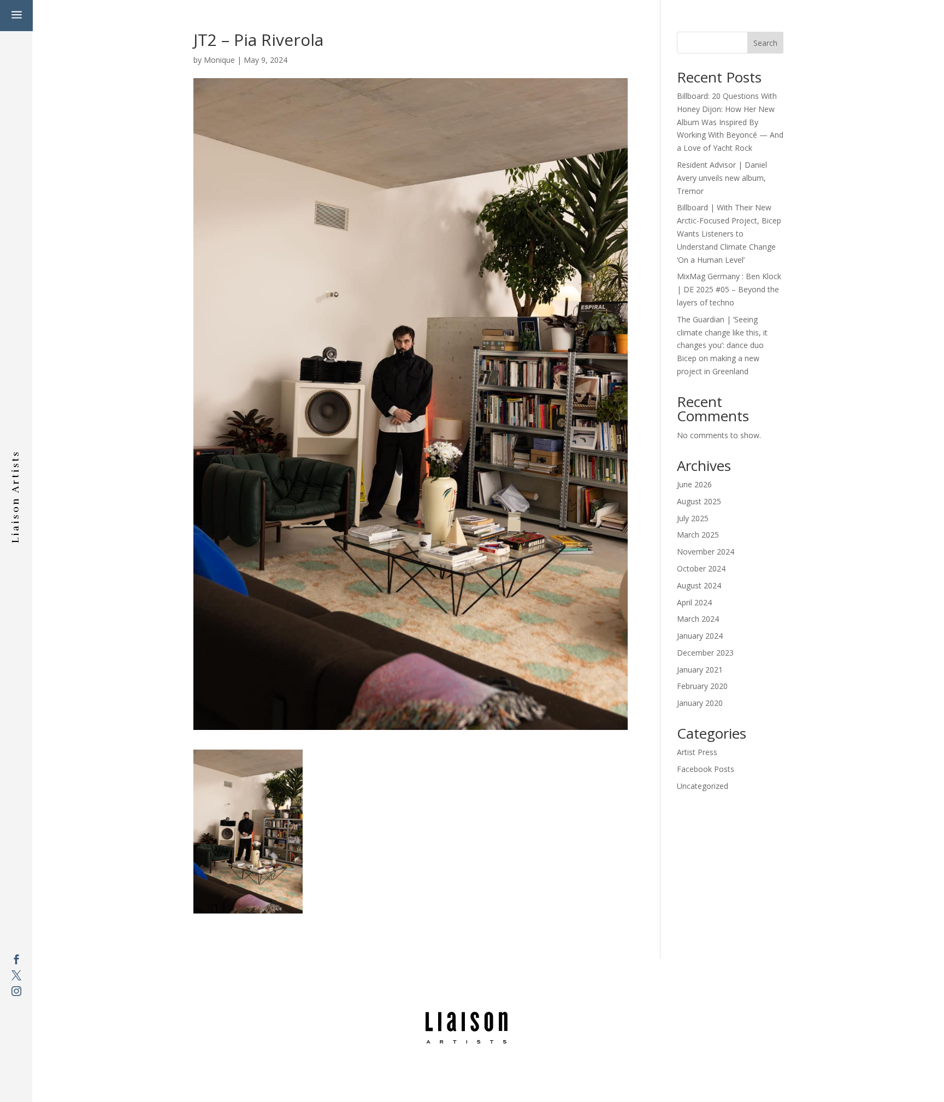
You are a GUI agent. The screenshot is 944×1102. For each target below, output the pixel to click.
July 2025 (693, 518)
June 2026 (694, 484)
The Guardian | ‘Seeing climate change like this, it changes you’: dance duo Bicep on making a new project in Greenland (722, 345)
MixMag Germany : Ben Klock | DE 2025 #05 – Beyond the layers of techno (729, 289)
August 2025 (699, 501)
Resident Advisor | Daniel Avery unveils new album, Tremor (722, 178)
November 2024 (705, 551)
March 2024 (698, 619)
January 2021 (700, 669)
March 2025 (698, 534)
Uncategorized (702, 786)
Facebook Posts (705, 769)
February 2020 (702, 686)
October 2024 (701, 568)
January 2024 (700, 635)
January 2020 (700, 703)
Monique (219, 60)
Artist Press (697, 752)
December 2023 (705, 652)
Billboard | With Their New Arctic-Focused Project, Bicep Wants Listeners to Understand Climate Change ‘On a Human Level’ (729, 233)
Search (765, 43)
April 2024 (694, 602)
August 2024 (699, 585)
